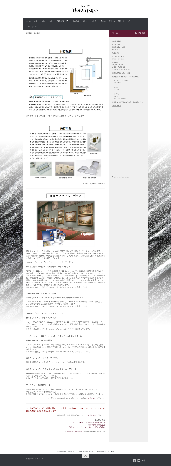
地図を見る (115, 53)
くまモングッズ (31, 27)
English (103, 21)
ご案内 (84, 21)
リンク (94, 21)
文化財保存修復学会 (74, 431)
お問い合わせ (93, 398)
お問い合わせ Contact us (65, 452)
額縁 (43, 21)
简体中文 (112, 21)
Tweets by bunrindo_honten (120, 177)
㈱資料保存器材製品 (96, 425)
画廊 (50, 21)
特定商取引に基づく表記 (105, 452)
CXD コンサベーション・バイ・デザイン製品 (86, 427)
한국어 (130, 21)
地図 (128, 73)
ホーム (28, 21)
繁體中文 (121, 21)
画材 (35, 21)
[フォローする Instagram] (143, 33)
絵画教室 (76, 21)
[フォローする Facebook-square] (136, 33)
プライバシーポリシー (85, 452)
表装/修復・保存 (62, 21)
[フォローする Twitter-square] (139, 33)
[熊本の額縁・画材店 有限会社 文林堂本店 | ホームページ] (85, 9)
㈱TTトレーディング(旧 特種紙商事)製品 (88, 423)
